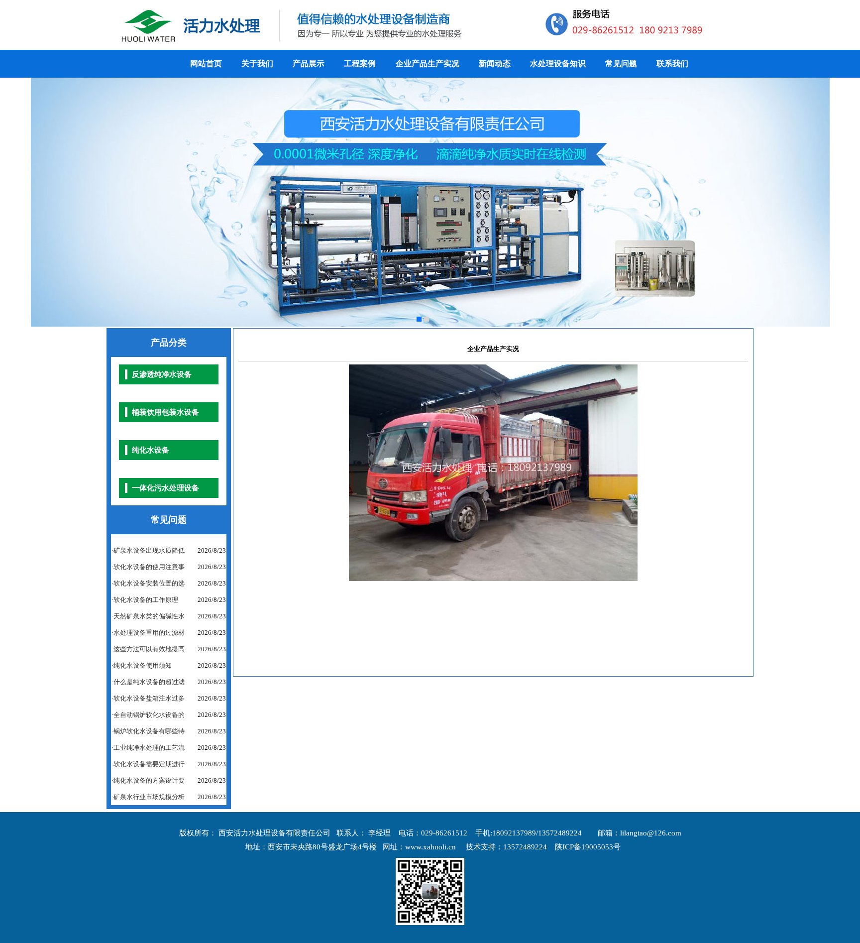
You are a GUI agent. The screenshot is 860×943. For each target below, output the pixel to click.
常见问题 (621, 63)
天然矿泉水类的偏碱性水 (149, 616)
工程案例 (361, 63)
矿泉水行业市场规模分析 (149, 797)
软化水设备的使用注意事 (149, 567)
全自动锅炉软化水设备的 (149, 714)
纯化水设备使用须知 (142, 665)
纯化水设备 (150, 450)
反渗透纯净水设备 (162, 374)
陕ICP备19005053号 (588, 847)
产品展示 (308, 63)
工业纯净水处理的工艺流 (149, 747)
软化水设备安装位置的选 (149, 583)
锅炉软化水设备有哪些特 (149, 731)
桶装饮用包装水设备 (165, 412)
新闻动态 (495, 63)
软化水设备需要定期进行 (149, 764)
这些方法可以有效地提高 (149, 649)
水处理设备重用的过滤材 (149, 632)
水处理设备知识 (558, 63)
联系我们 (672, 63)
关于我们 (257, 63)
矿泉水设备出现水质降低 (149, 550)
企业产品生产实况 (427, 63)
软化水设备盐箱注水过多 (149, 698)
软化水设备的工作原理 (145, 599)
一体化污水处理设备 (165, 488)
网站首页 (206, 63)
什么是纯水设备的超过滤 (149, 682)
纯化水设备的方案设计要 (149, 780)
